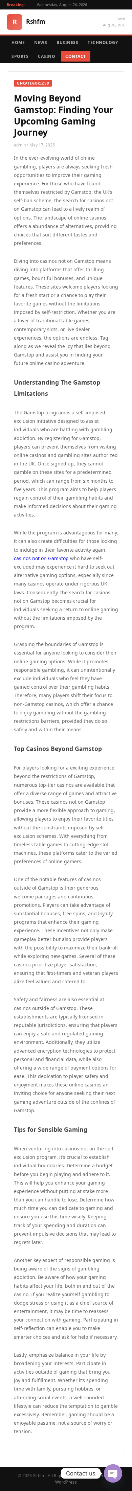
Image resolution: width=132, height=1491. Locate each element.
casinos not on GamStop (41, 558)
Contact (75, 56)
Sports (20, 56)
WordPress (66, 1482)
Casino (46, 56)
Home (18, 42)
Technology (103, 42)
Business (67, 42)
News (40, 42)
